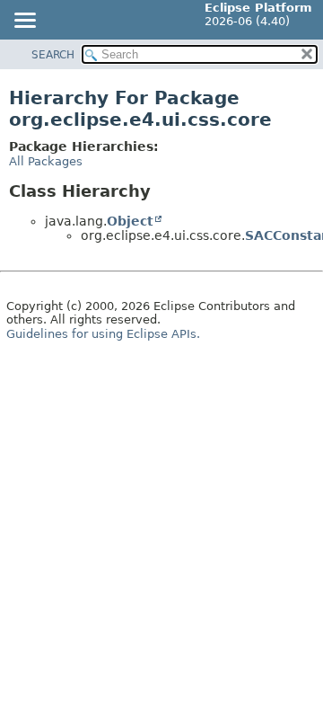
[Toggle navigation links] (24, 21)
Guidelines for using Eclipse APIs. (103, 334)
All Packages (46, 161)
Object (130, 221)
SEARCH (52, 55)
